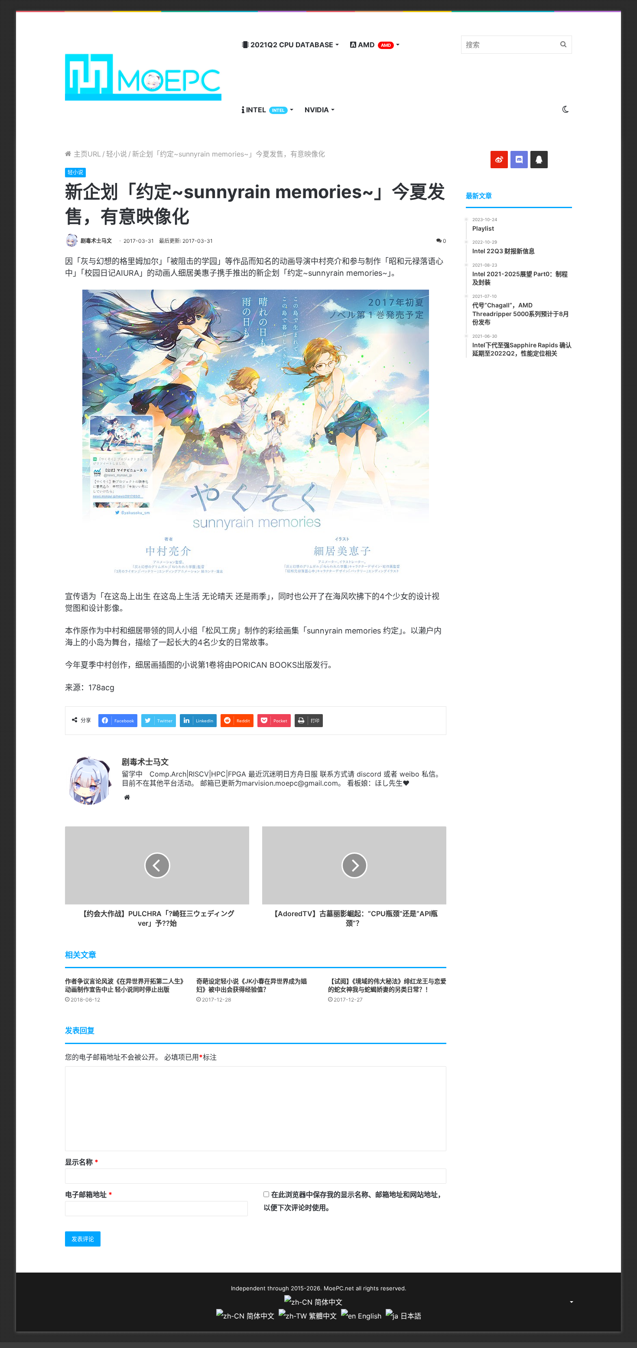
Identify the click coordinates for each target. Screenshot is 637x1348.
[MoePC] (143, 77)
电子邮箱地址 (88, 1194)
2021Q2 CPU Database (291, 44)
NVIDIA (317, 109)
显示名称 (81, 1162)
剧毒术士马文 (96, 241)
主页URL (86, 154)
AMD (373, 44)
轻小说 (116, 154)
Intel (264, 109)
